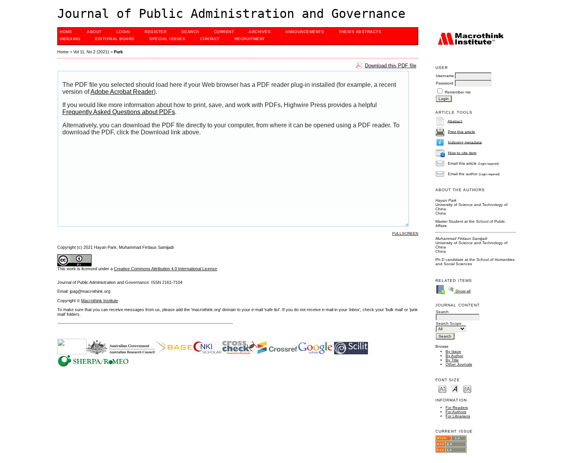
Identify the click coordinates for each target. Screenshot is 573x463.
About (94, 32)
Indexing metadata (465, 142)
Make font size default (455, 388)
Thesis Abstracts (360, 32)
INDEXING (70, 39)
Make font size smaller (442, 388)
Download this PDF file (390, 66)
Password (444, 83)
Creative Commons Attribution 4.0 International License (165, 268)
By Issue (453, 351)
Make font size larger (467, 388)
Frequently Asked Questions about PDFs (118, 112)
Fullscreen (405, 233)
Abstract (454, 121)
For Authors (456, 412)
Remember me (458, 92)
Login (123, 32)
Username (445, 76)
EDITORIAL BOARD (114, 39)
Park (118, 51)
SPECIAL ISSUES (167, 39)
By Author (454, 356)
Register (155, 32)
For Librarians (458, 416)
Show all (462, 291)
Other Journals (459, 364)
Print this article (461, 131)
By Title (452, 360)
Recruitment (250, 39)
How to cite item (462, 152)
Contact (210, 39)
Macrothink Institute (99, 300)
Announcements (304, 32)
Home (66, 32)
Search (190, 32)
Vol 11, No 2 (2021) (91, 51)
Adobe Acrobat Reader (122, 91)
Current (224, 32)
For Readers (457, 407)
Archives (260, 32)
